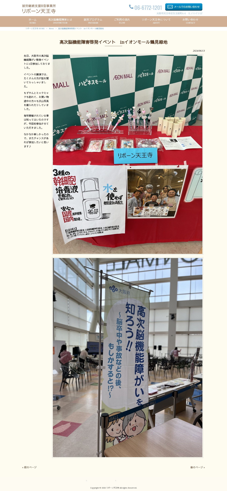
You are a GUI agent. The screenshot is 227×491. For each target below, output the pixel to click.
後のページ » (197, 467)
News (51, 29)
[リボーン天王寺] (39, 12)
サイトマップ (95, 480)
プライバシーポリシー (129, 480)
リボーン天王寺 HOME (35, 29)
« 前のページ (29, 467)
